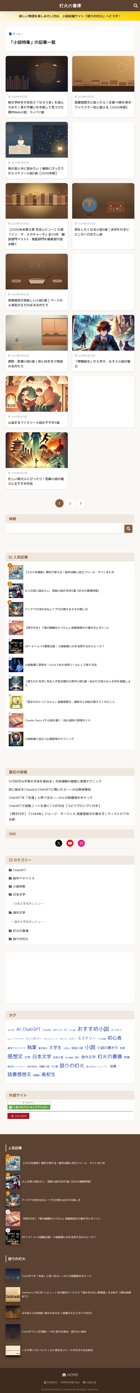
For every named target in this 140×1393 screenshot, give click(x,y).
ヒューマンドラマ (15, 1039)
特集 (127, 1057)
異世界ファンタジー (16, 1066)
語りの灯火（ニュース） (97, 1066)
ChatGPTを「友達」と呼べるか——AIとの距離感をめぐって (51, 797)
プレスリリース (51, 1039)
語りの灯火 (20, 939)
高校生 (48, 1074)
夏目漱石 (42, 1048)
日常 (27, 1057)
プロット (63, 1039)
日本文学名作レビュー (28, 904)
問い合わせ (89, 1382)
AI (18, 1029)
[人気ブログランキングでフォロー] (28, 1105)
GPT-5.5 (57, 1030)
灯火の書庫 (70, 5)
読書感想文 (19, 1074)
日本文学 (19, 894)
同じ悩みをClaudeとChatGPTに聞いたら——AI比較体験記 (50, 789)
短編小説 (44, 1066)
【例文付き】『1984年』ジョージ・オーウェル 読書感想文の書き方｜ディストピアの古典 (69, 816)
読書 (113, 1066)
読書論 (36, 1075)
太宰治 (66, 1048)
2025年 (11, 1030)
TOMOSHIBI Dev (70, 1382)
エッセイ (116, 1030)
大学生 (55, 1047)
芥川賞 (54, 1066)
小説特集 (19, 886)
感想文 (15, 1056)
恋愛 (122, 1048)
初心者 (115, 1038)
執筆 (32, 1047)
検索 (128, 529)
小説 (90, 1047)
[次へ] (80, 503)
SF (65, 1030)
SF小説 (72, 1030)
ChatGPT (19, 870)
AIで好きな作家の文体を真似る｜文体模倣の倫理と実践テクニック (55, 781)
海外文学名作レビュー (28, 922)
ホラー (72, 1038)
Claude (47, 1030)
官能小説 (77, 1048)
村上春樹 (69, 1057)
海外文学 (19, 912)
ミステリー (87, 1038)
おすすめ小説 (93, 1028)
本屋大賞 (58, 1057)
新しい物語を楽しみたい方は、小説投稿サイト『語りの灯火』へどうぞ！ (70, 16)
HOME (72, 1374)
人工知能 (102, 1039)
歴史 (77, 1057)
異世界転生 (32, 1066)
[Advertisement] (103, 146)
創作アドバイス (24, 878)
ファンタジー (33, 1038)
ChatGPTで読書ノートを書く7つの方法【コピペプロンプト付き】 (55, 806)
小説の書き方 (107, 1047)
